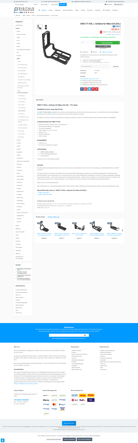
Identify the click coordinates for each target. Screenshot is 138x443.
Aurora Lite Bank (21, 34)
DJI (17, 52)
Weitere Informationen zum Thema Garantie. (26, 383)
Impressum (19, 312)
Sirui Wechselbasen (22, 125)
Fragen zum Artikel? (106, 52)
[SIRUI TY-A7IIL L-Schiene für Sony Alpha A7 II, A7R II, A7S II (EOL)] (61, 226)
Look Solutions (21, 203)
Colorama (19, 185)
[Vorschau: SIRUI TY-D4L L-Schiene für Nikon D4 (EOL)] (39, 27)
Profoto (19, 143)
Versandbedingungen (21, 302)
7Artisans (19, 164)
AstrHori (19, 167)
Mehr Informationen (94, 435)
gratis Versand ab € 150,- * (22, 1)
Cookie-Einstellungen (21, 290)
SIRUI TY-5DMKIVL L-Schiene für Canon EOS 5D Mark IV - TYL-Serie (114, 234)
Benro (18, 46)
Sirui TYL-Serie (21, 111)
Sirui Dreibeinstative (22, 64)
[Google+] (85, 89)
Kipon (18, 173)
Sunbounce (20, 158)
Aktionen (18, 253)
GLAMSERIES (20, 215)
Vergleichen (85, 52)
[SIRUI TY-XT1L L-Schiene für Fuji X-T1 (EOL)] (79, 226)
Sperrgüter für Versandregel (19, 257)
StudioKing (20, 200)
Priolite (19, 149)
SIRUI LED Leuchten (22, 82)
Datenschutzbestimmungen (62, 338)
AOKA (18, 37)
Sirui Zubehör (21, 137)
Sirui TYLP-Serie (22, 107)
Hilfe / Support (19, 297)
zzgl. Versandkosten (116, 34)
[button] (103, 47)
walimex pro (20, 191)
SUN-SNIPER (20, 179)
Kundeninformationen (21, 292)
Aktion (19, 61)
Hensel (19, 140)
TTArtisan (19, 170)
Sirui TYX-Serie (21, 101)
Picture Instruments (22, 212)
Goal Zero (19, 182)
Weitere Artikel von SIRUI (45, 194)
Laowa (18, 209)
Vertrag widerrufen (69, 423)
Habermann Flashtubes (23, 161)
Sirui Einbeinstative (22, 67)
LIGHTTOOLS (20, 176)
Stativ (51, 114)
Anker (18, 31)
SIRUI (18, 58)
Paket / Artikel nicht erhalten (79, 354)
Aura (18, 40)
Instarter (19, 218)
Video (17, 235)
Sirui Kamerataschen (23, 128)
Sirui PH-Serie (21, 114)
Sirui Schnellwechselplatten (22, 91)
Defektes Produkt (76, 350)
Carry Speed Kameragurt (23, 49)
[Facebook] (82, 89)
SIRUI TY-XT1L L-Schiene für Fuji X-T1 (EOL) (79, 234)
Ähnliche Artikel (40, 217)
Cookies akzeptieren (69, 439)
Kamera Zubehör (20, 232)
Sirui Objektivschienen (23, 117)
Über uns (18, 295)
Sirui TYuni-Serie (22, 98)
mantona (19, 194)
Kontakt (18, 300)
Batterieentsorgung (105, 352)
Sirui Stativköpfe (21, 70)
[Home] (39, 10)
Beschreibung (39, 100)
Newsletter (103, 360)
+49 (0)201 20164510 (21, 400)
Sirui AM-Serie (21, 95)
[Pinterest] (93, 89)
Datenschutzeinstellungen (54, 439)
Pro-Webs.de (82, 429)
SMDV (18, 43)
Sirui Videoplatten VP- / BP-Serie (23, 120)
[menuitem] (23, 4)
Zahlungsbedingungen (78, 360)
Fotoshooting (19, 25)
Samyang (19, 206)
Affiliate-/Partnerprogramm (107, 350)
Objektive (18, 228)
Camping (18, 244)
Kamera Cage (21, 131)
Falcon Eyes (20, 197)
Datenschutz (19, 307)
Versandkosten (27, 426)
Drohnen (18, 241)
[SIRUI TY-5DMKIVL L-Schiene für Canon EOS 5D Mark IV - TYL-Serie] (114, 226)
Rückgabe (74, 365)
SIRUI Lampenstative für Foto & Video (23, 86)
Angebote (18, 250)
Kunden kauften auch (54, 217)
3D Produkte (19, 247)
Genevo (19, 221)
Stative (17, 238)
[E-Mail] (96, 89)
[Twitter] (89, 89)
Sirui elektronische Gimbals (24, 79)
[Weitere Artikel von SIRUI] (117, 26)
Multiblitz (19, 152)
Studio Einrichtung (77, 356)
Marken (18, 28)
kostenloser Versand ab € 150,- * (24, 269)
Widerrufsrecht (20, 305)
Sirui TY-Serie (21, 104)
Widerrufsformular (77, 369)
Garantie (64, 168)
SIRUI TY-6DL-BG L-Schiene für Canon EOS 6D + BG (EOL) (44, 234)
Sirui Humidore (21, 134)
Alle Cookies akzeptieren (84, 439)
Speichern (116, 66)
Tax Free (74, 358)
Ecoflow (19, 55)
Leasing (74, 352)
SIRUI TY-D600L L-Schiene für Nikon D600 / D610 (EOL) (96, 234)
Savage (19, 188)
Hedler (19, 155)
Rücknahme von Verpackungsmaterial (110, 362)
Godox (18, 146)
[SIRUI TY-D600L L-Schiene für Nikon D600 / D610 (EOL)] (97, 226)
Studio (17, 225)
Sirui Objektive (21, 76)
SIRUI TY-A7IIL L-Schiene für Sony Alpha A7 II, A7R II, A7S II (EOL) (61, 234)
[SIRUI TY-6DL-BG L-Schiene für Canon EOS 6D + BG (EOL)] (44, 226)
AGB (17, 310)
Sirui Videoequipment (23, 73)
